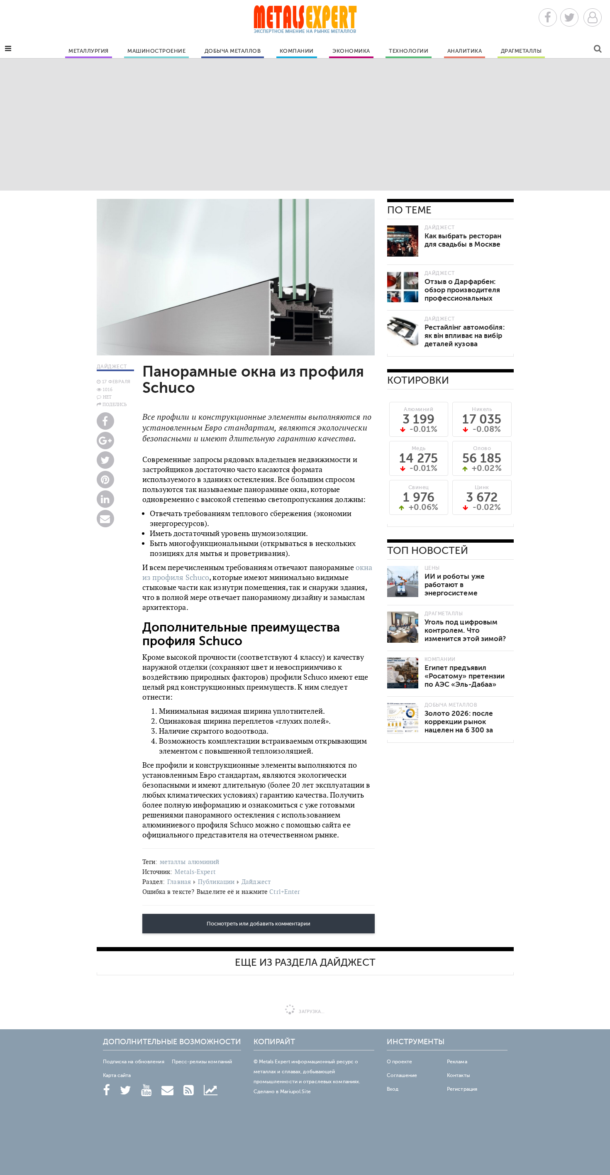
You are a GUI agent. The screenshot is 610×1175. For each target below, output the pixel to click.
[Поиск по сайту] (598, 50)
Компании (297, 51)
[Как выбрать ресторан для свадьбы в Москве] (402, 241)
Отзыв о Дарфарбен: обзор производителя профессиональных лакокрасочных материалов (462, 298)
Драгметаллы (521, 51)
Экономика (351, 51)
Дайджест (256, 882)
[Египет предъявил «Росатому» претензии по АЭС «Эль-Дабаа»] (402, 672)
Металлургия (88, 51)
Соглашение (402, 1075)
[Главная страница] (305, 21)
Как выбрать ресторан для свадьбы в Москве (463, 240)
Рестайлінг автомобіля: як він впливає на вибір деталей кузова (465, 335)
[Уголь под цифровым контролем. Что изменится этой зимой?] (402, 627)
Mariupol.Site (295, 1091)
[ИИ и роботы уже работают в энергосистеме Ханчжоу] (402, 581)
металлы (172, 862)
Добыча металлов (233, 51)
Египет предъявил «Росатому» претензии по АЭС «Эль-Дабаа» (465, 676)
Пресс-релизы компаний (202, 1062)
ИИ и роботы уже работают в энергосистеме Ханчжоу (455, 589)
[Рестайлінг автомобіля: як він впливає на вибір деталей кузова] (402, 332)
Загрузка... (311, 1011)
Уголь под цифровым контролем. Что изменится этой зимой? (465, 630)
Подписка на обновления (133, 1062)
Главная (179, 882)
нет (107, 397)
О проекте (399, 1062)
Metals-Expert (195, 872)
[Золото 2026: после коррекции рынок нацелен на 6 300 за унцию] (402, 718)
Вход (392, 1089)
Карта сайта (117, 1075)
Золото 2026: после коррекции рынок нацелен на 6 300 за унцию (459, 726)
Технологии (408, 51)
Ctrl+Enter (284, 892)
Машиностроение (156, 51)
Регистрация (462, 1089)
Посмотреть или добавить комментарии (258, 924)
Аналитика (464, 51)
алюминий (204, 862)
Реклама (457, 1062)
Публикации (216, 882)
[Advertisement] (305, 124)
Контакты (458, 1075)
